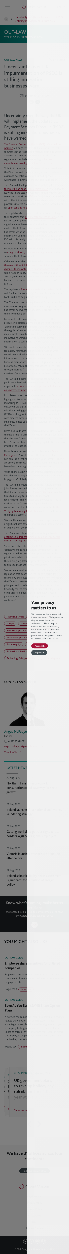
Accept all (40, 645)
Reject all (39, 652)
